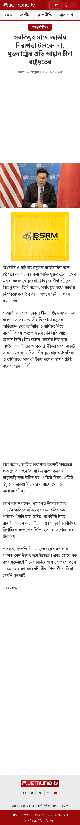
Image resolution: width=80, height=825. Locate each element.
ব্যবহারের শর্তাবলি (57, 815)
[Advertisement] (40, 118)
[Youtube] (55, 793)
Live (55, 5)
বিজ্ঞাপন (50, 821)
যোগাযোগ (39, 815)
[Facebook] (24, 793)
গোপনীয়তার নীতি (33, 821)
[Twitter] (32, 793)
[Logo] (19, 5)
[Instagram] (47, 793)
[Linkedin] (40, 793)
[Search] (65, 5)
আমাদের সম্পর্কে (21, 815)
